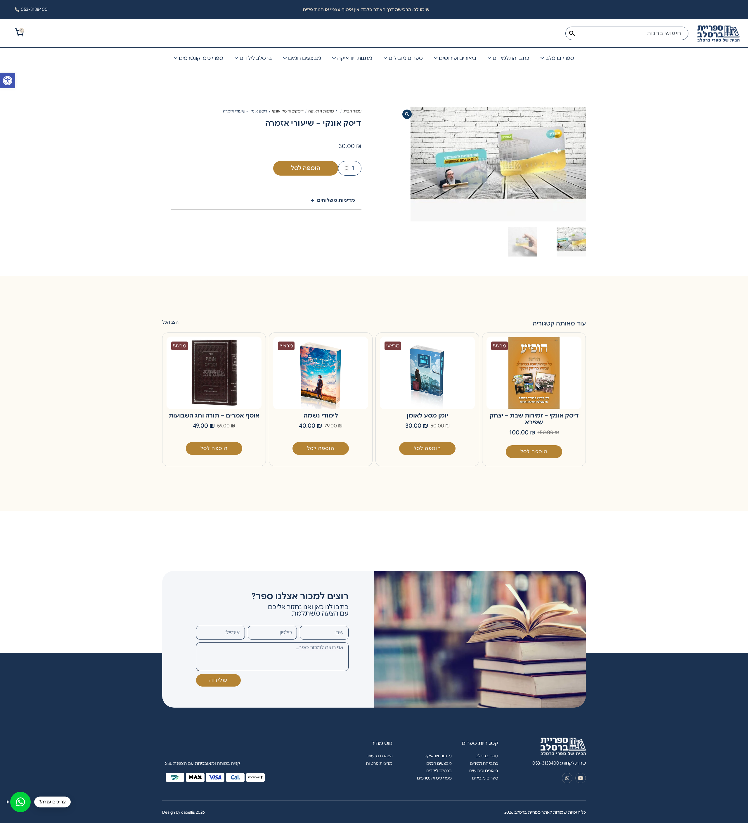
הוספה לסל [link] (534, 452)
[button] (407, 114)
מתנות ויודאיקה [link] (321, 111)
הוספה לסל (306, 168)
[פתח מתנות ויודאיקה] (334, 58)
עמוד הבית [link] (352, 111)
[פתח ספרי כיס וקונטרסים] (175, 58)
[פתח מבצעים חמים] (285, 58)
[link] (7, 80)
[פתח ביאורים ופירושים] (435, 58)
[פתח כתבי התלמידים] (489, 58)
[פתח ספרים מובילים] (385, 58)
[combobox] (626, 33)
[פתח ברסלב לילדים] (236, 58)
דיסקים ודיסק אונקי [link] (288, 111)
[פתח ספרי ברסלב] (542, 58)
